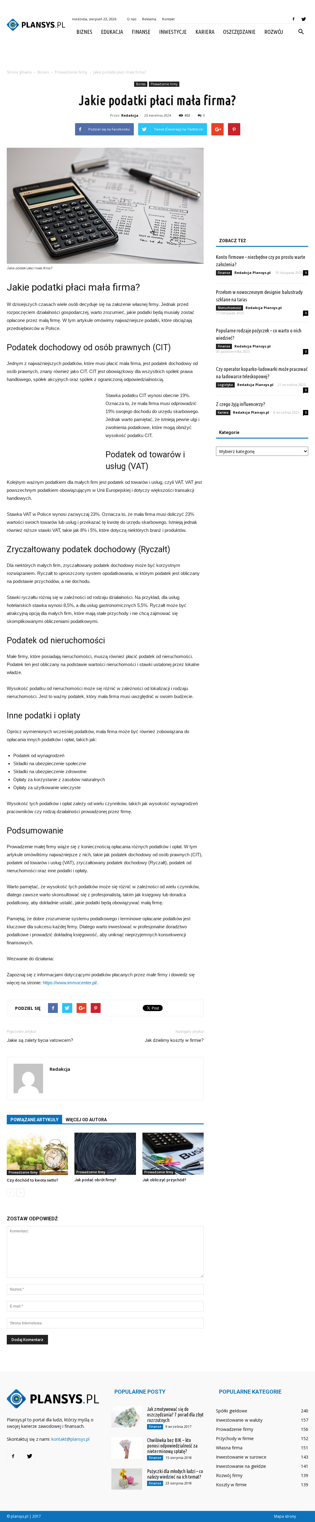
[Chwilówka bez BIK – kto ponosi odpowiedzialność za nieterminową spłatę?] (126, 1448)
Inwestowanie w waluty (239, 1420)
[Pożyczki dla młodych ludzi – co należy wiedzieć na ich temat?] (126, 1479)
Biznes (84, 32)
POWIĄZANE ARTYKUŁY (34, 1119)
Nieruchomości (229, 308)
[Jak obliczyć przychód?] (173, 1154)
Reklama (149, 19)
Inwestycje (173, 32)
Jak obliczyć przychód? (164, 1180)
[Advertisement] (157, 56)
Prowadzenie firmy (164, 84)
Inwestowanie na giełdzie (241, 1466)
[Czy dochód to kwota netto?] (37, 1154)
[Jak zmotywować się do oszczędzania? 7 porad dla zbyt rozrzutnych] (126, 1417)
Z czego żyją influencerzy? (240, 404)
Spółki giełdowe (231, 1411)
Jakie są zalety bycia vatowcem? (40, 1040)
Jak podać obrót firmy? (95, 1180)
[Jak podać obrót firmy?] (105, 1154)
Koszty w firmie (231, 1485)
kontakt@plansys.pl (70, 1439)
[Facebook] (293, 19)
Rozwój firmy (229, 1475)
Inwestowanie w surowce (241, 1457)
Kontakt (168, 19)
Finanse (141, 32)
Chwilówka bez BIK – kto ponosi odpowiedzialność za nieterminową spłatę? (172, 1445)
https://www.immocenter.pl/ (70, 982)
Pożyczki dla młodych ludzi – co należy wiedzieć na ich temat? (175, 1474)
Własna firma (229, 1448)
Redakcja (129, 115)
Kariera (204, 32)
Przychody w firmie (235, 1438)
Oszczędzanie (239, 32)
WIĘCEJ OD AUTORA (86, 1119)
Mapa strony (285, 1516)
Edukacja (112, 32)
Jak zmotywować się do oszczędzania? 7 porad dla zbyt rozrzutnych (175, 1414)
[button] (300, 32)
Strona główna (19, 72)
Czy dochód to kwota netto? (32, 1180)
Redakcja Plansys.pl (252, 272)
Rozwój (273, 32)
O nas (131, 19)
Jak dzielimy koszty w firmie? (174, 1040)
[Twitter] (303, 19)
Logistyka (225, 385)
